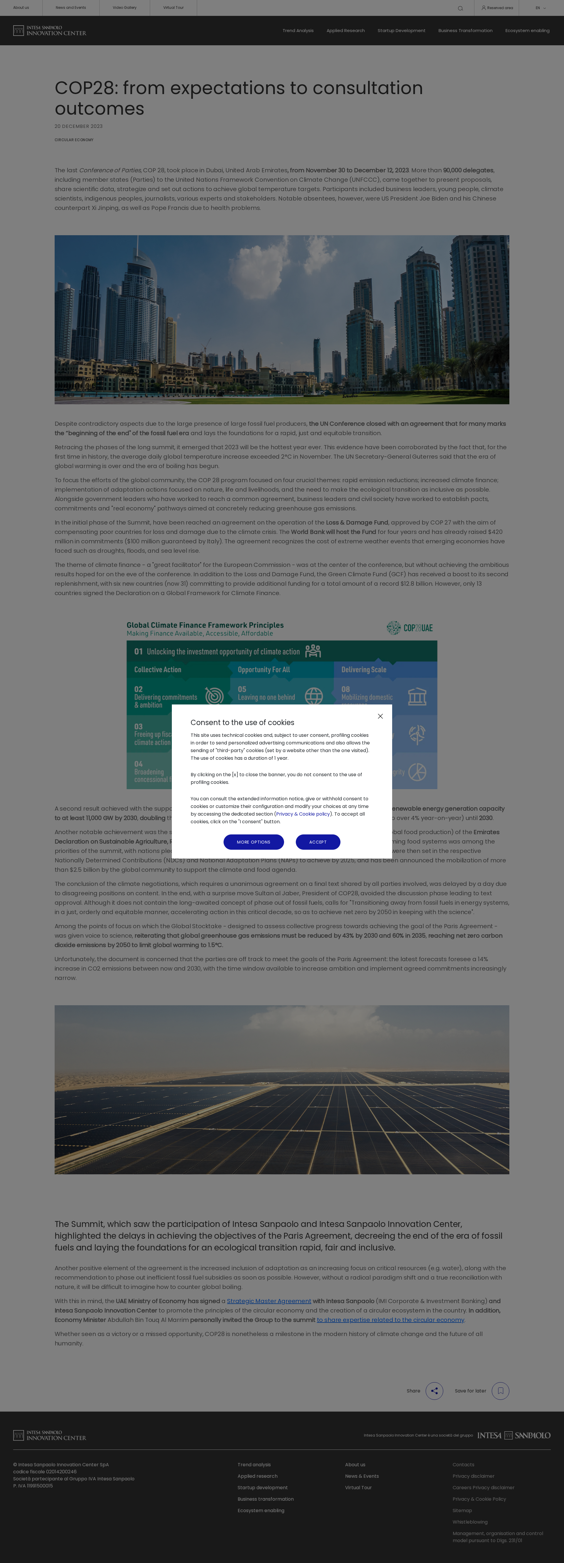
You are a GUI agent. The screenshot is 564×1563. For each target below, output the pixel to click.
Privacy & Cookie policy (303, 814)
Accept (318, 842)
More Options (254, 842)
